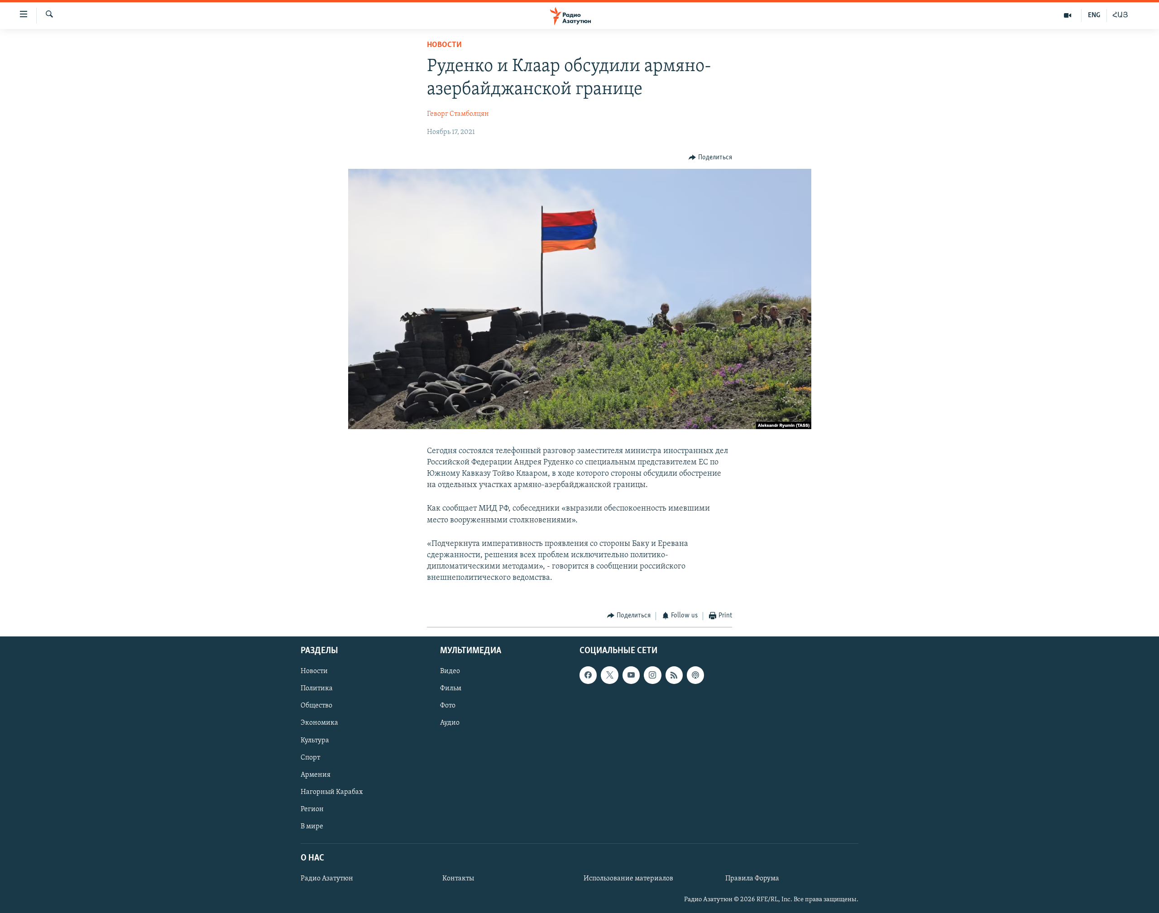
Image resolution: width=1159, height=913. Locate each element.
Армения (315, 775)
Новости (444, 45)
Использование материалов (628, 878)
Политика (317, 688)
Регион (312, 809)
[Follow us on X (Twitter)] (609, 675)
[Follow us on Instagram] (652, 675)
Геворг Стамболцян (458, 114)
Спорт (310, 757)
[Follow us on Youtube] (631, 675)
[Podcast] (695, 675)
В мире (312, 826)
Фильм (450, 688)
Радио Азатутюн (327, 878)
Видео (450, 671)
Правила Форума (752, 878)
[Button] (710, 157)
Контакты (458, 878)
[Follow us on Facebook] (588, 675)
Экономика (319, 723)
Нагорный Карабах (332, 792)
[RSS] (674, 675)
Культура (315, 740)
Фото (447, 705)
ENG (1094, 15)
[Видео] (1068, 15)
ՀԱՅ (1120, 15)
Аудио (450, 723)
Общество (316, 705)
